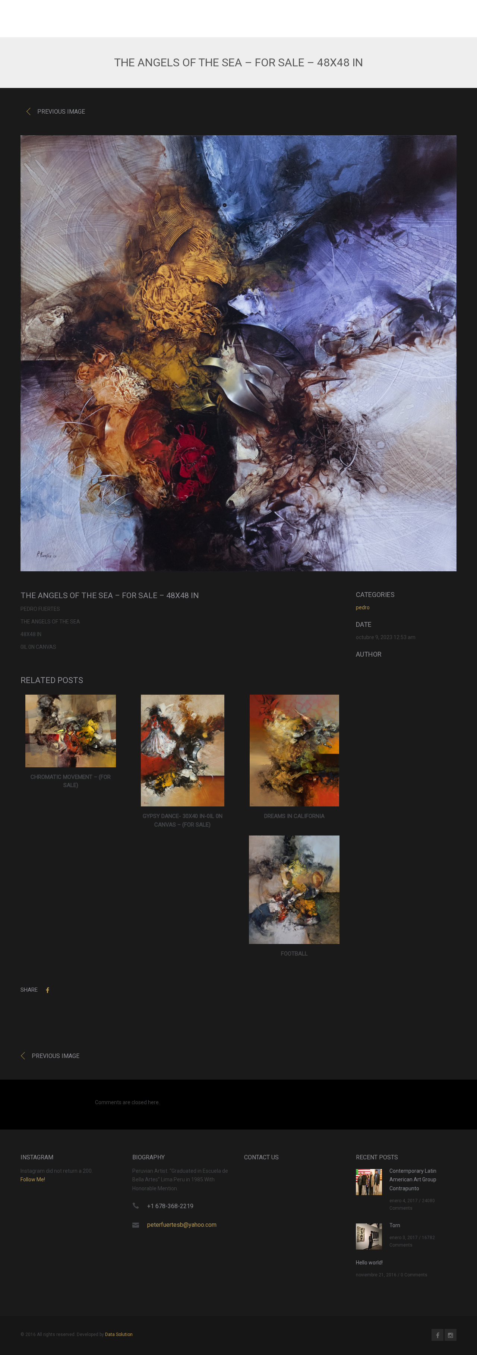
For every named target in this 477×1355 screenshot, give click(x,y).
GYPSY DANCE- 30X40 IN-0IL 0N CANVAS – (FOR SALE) (182, 820)
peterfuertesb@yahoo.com (182, 1224)
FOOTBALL (294, 953)
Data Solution (119, 1334)
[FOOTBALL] (294, 890)
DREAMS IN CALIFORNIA (294, 816)
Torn (394, 1225)
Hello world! (369, 1263)
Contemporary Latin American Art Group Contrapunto (412, 1180)
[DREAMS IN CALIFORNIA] (294, 750)
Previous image (61, 111)
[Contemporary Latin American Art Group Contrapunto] (369, 1181)
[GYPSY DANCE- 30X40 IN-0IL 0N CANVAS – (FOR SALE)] (182, 750)
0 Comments (414, 1274)
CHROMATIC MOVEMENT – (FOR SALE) (71, 781)
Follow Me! (32, 1179)
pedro (363, 607)
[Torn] (369, 1236)
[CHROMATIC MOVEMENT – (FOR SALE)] (70, 731)
